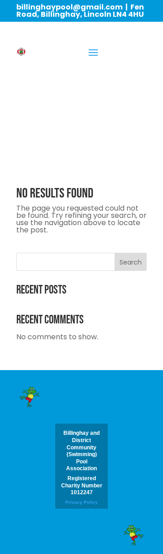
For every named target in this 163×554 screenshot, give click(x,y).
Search (131, 262)
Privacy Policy (81, 502)
